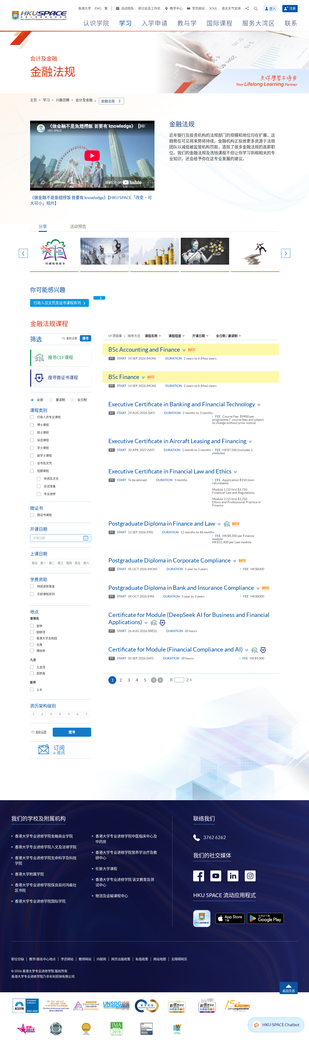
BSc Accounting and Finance (144, 349)
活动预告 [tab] (78, 226)
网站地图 (159, 959)
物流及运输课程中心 (111, 896)
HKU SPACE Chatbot (280, 1024)
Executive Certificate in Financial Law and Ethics (169, 471)
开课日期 (198, 336)
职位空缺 (17, 959)
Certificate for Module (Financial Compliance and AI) (175, 649)
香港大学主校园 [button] (46, 638)
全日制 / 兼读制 (227, 336)
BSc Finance (123, 377)
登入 (272, 8)
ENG (98, 8)
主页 (33, 100)
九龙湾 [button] (40, 667)
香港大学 (84, 8)
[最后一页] (160, 680)
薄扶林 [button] (40, 650)
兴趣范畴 (62, 100)
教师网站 (85, 959)
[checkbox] (32, 417)
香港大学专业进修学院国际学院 (40, 901)
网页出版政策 (120, 959)
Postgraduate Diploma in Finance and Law (161, 523)
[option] (54, 255)
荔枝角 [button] (40, 673)
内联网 (101, 959)
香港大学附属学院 (29, 874)
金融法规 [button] (108, 101)
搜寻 (85, 338)
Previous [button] (23, 253)
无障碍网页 (179, 959)
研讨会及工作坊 (149, 8)
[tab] (60, 626)
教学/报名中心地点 (42, 959)
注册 (292, 8)
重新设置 (71, 338)
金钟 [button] (39, 626)
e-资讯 (59, 750)
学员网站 (198, 8)
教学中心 (176, 8)
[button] (256, 8)
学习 (46, 100)
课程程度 (175, 336)
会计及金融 (84, 100)
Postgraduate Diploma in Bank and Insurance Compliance (181, 587)
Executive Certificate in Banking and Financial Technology (181, 404)
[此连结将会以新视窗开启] (230, 918)
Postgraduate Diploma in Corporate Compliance (169, 560)
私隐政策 (141, 959)
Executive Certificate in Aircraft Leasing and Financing (177, 441)
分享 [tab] (43, 226)
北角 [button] (39, 644)
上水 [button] (39, 689)
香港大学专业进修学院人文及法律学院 (45, 847)
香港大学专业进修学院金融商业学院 (44, 836)
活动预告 (127, 8)
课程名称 (151, 336)
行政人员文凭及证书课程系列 (57, 303)
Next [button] (285, 253)
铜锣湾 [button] (40, 632)
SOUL (213, 8)
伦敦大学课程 (106, 869)
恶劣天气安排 (231, 8)
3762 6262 (214, 837)
